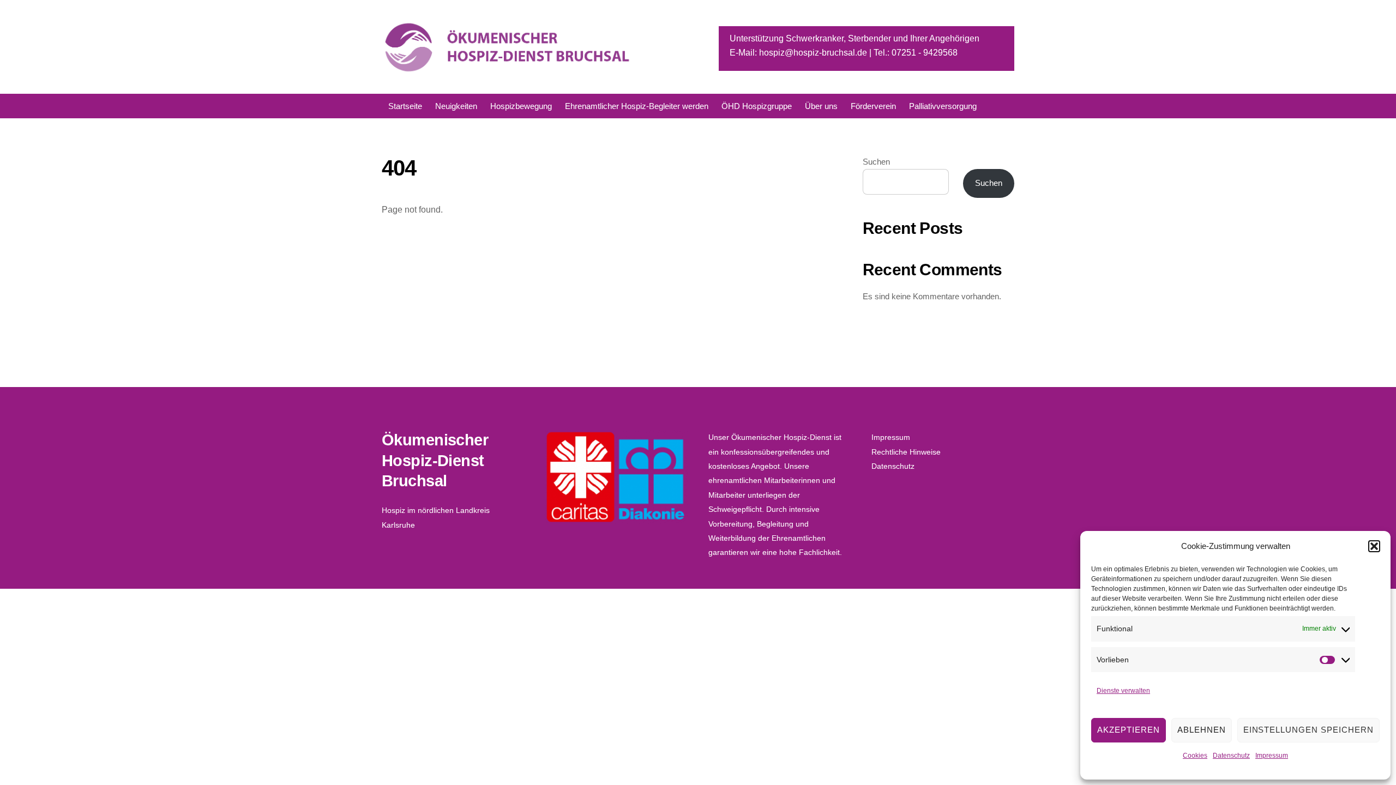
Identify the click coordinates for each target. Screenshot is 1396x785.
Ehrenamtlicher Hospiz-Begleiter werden (636, 106)
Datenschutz (1231, 755)
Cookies (1195, 755)
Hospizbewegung (521, 106)
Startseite (405, 106)
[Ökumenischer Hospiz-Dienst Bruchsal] (508, 69)
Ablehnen (1201, 729)
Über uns (821, 106)
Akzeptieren (1128, 729)
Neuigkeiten (456, 106)
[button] (1374, 546)
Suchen (876, 161)
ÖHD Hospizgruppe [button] (756, 106)
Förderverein (873, 106)
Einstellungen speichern (1308, 729)
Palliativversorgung (943, 106)
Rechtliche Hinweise (906, 452)
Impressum (1271, 755)
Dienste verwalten (1123, 691)
